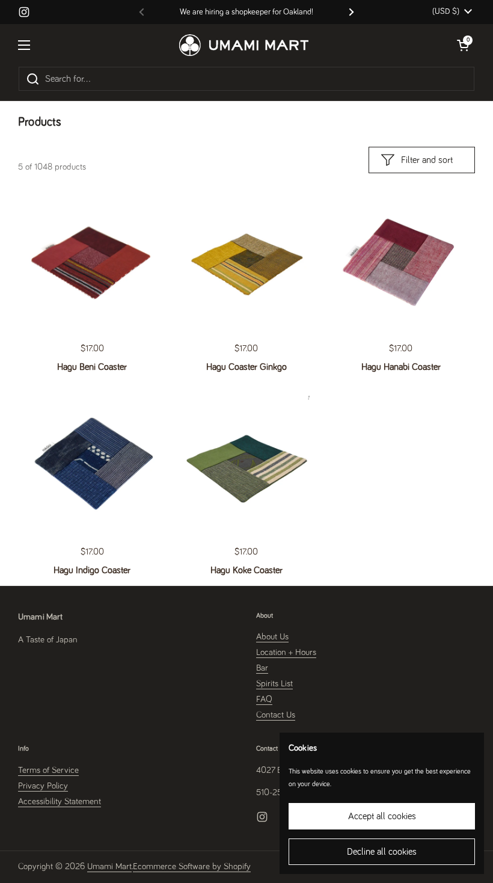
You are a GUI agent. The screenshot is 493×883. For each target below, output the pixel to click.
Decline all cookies (382, 852)
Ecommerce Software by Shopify (192, 866)
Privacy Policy (43, 785)
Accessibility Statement (59, 801)
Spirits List (274, 683)
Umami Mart (109, 866)
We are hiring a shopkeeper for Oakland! (246, 12)
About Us (272, 636)
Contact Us (275, 714)
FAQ (264, 699)
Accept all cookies (382, 816)
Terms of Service (48, 770)
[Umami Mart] (243, 45)
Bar (262, 667)
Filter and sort (427, 160)
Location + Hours (286, 652)
